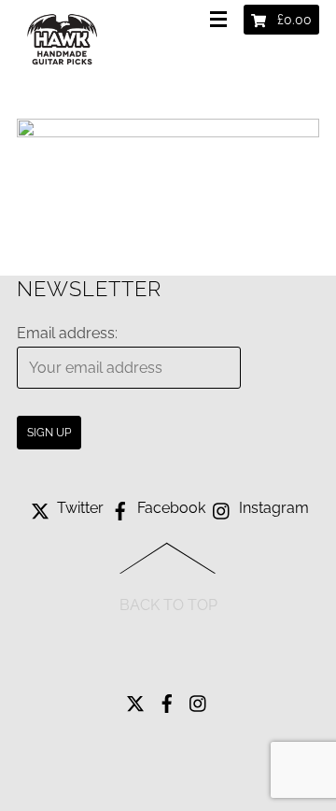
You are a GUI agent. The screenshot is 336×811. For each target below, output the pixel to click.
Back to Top (168, 605)
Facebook (169, 508)
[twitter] (135, 698)
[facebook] (167, 698)
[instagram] (199, 698)
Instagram (272, 508)
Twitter (78, 508)
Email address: (67, 333)
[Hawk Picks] (63, 68)
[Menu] (222, 20)
